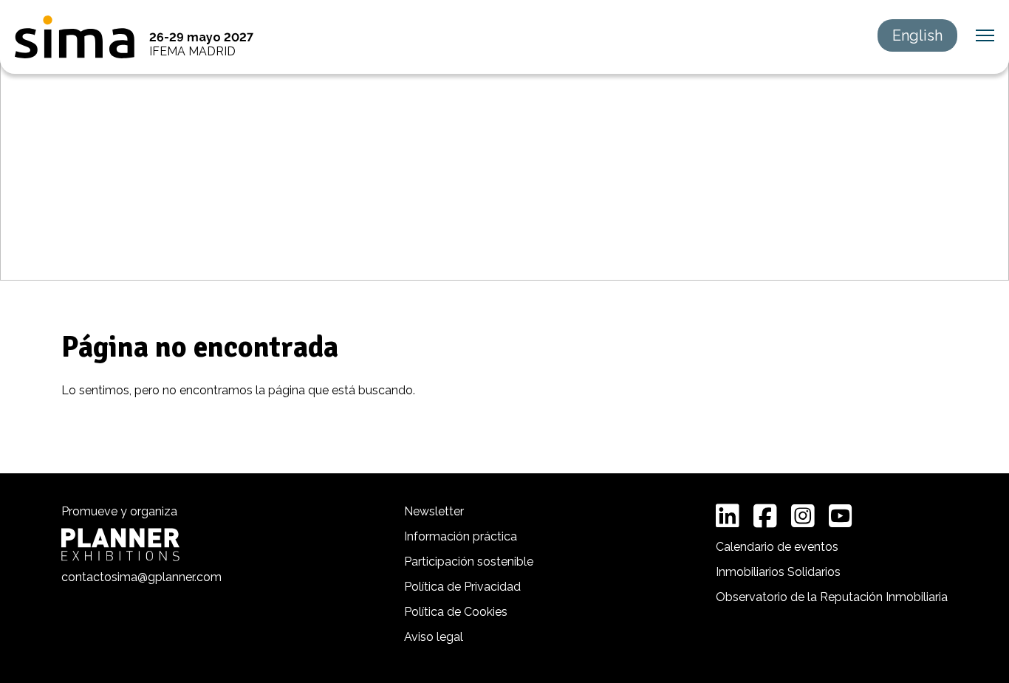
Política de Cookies (455, 612)
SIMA (74, 37)
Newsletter (434, 511)
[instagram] (803, 516)
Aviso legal (433, 637)
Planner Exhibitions (120, 544)
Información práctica (460, 536)
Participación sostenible (468, 562)
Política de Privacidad (462, 587)
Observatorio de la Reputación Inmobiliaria (832, 597)
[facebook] (765, 516)
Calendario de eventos (777, 547)
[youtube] (840, 516)
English (917, 35)
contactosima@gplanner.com (141, 577)
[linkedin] (727, 516)
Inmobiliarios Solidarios (778, 572)
